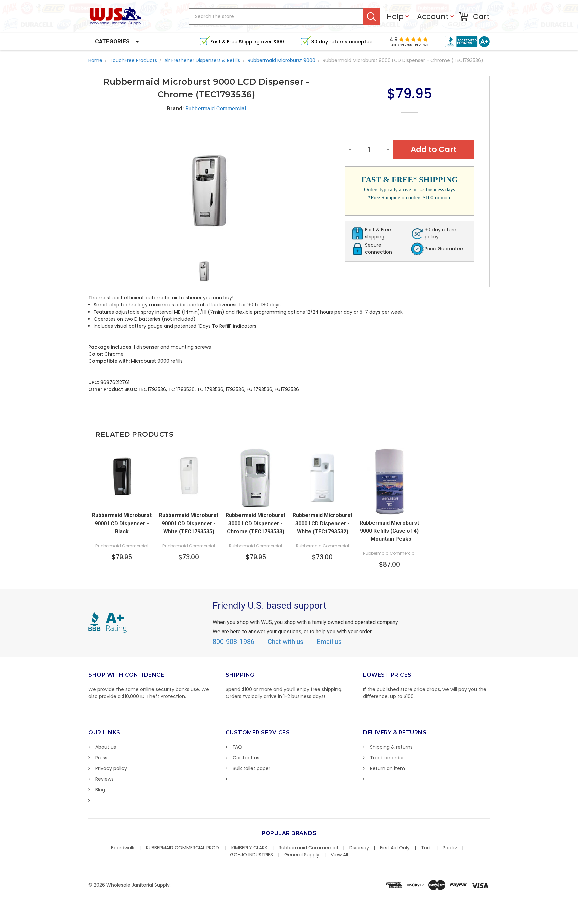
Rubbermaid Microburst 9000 (281, 60)
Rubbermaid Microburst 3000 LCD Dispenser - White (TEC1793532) (322, 523)
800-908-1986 (233, 642)
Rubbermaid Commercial (308, 847)
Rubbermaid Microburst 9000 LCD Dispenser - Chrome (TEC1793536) (403, 60)
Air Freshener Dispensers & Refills (202, 60)
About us (105, 747)
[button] (577, 893)
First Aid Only (395, 847)
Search (371, 16)
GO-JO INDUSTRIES (251, 854)
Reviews (104, 779)
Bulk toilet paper (251, 768)
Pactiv (450, 847)
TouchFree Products (133, 60)
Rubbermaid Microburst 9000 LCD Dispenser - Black (122, 523)
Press (101, 757)
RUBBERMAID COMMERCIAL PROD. (183, 847)
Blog (100, 789)
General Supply (301, 854)
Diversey (359, 847)
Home (95, 60)
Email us (329, 642)
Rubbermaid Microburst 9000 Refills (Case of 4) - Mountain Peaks (389, 531)
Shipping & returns (391, 747)
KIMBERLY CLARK (249, 847)
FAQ (237, 747)
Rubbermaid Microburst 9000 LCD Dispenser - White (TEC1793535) (188, 523)
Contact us (246, 757)
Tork (426, 847)
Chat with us (285, 642)
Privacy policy (111, 768)
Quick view (122, 501)
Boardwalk (122, 847)
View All (339, 854)
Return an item (387, 768)
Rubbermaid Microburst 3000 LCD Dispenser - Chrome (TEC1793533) (255, 523)
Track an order (387, 757)
